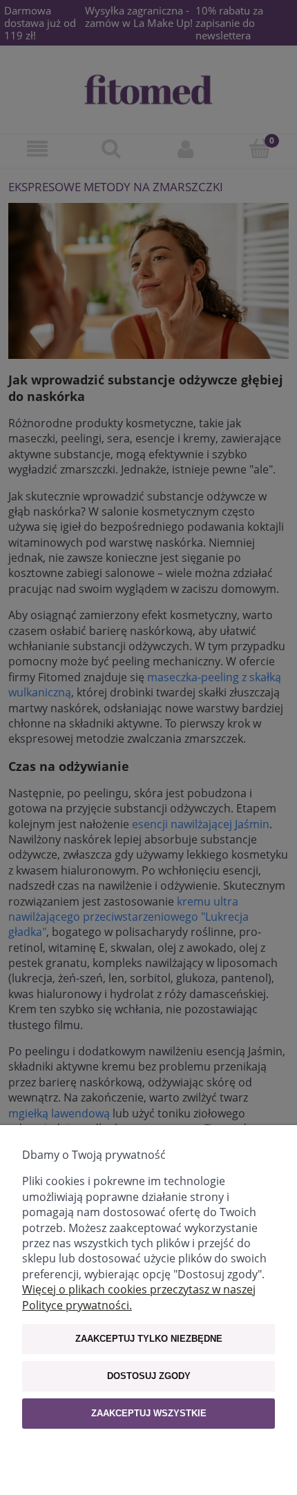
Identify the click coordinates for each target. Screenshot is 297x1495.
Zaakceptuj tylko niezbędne (148, 1338)
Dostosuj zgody (149, 1376)
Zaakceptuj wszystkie (149, 1413)
